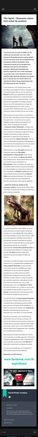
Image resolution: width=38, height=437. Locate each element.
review (11, 414)
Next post (9, 422)
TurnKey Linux (27, 436)
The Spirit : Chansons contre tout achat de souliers (18, 19)
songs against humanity (20, 414)
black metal (26, 411)
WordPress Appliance (12, 436)
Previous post (10, 419)
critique (15, 412)
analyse (12, 411)
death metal (21, 412)
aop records (18, 411)
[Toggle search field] (35, 9)
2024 (7, 411)
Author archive (9, 397)
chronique (9, 412)
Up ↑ (35, 432)
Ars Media (9, 408)
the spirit (30, 414)
